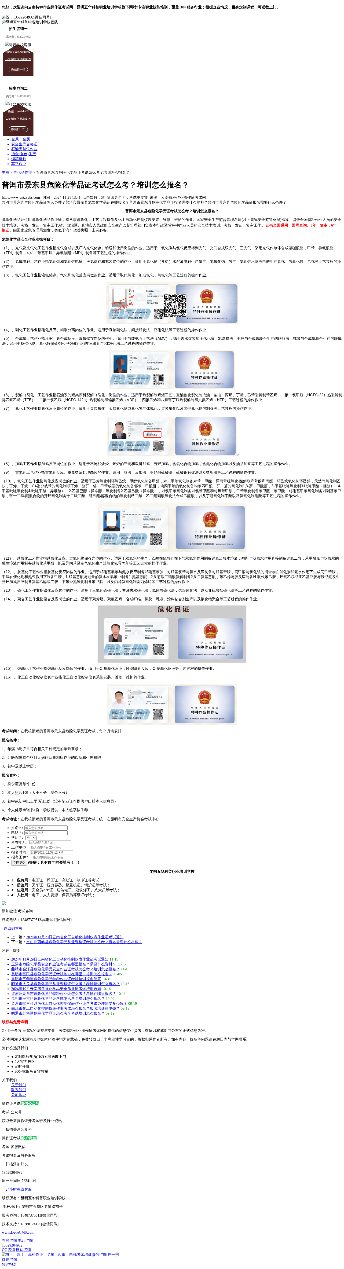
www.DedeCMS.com (18, 1232)
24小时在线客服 (17, 1189)
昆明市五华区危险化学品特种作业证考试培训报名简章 (56, 979)
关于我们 (18, 1085)
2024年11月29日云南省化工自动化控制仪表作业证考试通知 (75, 937)
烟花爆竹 (18, 159)
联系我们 (18, 1090)
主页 (5, 172)
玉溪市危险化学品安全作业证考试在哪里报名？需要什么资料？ (63, 964)
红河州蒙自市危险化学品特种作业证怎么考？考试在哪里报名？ (63, 994)
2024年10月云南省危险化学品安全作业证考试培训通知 (56, 989)
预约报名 (9, 1264)
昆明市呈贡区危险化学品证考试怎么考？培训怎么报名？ (58, 999)
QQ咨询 (8, 1250)
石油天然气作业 (24, 149)
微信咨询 (60, 1255)
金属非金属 (20, 139)
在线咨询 (9, 1241)
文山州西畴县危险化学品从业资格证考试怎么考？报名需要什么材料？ (84, 942)
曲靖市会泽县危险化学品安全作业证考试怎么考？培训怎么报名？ (65, 969)
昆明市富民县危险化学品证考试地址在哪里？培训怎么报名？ (61, 974)
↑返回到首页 (12, 928)
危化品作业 (22, 172)
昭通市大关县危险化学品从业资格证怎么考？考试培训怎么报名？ (65, 984)
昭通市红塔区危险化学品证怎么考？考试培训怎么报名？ (58, 1013)
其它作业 (18, 164)
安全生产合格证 (24, 144)
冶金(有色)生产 (23, 154)
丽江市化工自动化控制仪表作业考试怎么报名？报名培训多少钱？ (65, 1008)
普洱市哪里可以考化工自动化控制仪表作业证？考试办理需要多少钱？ (69, 1003)
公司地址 (18, 1095)
